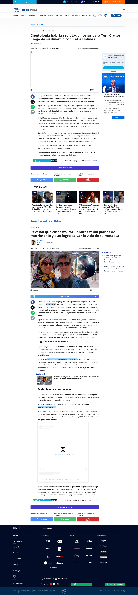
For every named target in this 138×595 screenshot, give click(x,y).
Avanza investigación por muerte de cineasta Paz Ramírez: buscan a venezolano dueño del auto (76, 378)
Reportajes (16, 571)
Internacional (33, 15)
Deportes (50, 15)
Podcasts (15, 15)
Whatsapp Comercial (83, 584)
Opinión (66, 15)
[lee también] (45, 380)
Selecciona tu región (22, 2)
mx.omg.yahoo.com (45, 129)
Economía (43, 15)
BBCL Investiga (76, 15)
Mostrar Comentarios (65, 167)
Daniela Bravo (37, 43)
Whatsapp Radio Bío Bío (116, 584)
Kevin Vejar (40, 240)
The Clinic (53, 347)
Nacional (23, 15)
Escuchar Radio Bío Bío (114, 2)
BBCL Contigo (86, 15)
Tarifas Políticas (18, 583)
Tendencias (59, 15)
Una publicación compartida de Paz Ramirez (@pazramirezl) (63, 479)
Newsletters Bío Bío (72, 2)
